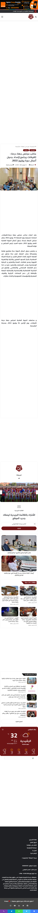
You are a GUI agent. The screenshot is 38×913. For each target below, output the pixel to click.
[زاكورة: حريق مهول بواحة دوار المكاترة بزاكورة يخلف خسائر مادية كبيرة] (32, 681)
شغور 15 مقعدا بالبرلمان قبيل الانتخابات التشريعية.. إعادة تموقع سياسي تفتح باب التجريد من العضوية (29, 620)
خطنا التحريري (33, 839)
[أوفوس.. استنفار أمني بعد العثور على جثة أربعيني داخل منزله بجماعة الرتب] (9, 611)
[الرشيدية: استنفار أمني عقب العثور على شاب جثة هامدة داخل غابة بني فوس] (32, 697)
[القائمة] (2, 17)
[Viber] (4, 911)
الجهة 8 (6, 901)
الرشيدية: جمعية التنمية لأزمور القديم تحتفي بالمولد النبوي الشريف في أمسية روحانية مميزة (13, 705)
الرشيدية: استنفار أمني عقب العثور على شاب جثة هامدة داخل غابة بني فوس (13, 696)
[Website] (19, 478)
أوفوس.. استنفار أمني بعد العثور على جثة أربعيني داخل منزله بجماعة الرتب (10, 619)
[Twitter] (23, 905)
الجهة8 (32, 165)
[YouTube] (15, 905)
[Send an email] (29, 165)
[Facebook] (27, 905)
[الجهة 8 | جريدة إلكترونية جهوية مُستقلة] (31, 16)
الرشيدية (17, 146)
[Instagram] (10, 905)
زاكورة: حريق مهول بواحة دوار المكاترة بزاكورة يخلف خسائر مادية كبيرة (14, 679)
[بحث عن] (36, 17)
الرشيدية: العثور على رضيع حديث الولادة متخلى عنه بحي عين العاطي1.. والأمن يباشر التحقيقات (14, 713)
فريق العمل (33, 842)
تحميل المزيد (19, 721)
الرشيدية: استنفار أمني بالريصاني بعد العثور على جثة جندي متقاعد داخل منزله (29, 599)
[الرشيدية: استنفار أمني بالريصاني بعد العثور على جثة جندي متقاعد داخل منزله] (28, 590)
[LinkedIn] (19, 905)
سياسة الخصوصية (32, 848)
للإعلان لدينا (33, 853)
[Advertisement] (19, 41)
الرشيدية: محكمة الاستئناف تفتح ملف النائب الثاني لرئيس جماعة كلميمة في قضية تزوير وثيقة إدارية (10, 599)
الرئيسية (32, 146)
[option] (19, 492)
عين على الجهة (25, 146)
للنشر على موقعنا (32, 845)
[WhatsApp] (19, 911)
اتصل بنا (34, 850)
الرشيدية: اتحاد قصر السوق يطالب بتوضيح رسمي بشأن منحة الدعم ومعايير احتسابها (19, 494)
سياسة (26, 150)
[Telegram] (11, 911)
